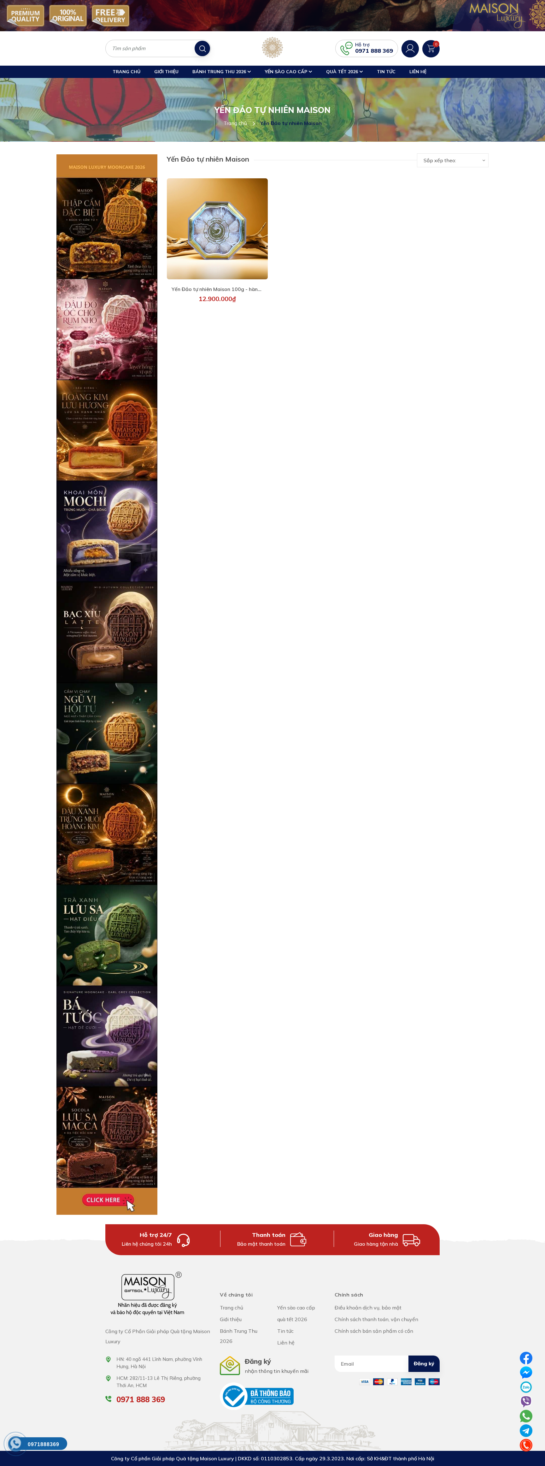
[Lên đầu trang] (534, 1434)
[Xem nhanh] (195, 229)
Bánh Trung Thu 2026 (219, 71)
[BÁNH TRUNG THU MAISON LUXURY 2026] (106, 684)
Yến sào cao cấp (286, 71)
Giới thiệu (166, 71)
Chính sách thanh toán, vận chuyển (376, 1319)
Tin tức (386, 71)
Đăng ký (424, 1363)
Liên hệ (417, 71)
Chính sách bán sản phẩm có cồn (374, 1331)
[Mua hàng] (217, 229)
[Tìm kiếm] (202, 48)
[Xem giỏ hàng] (431, 48)
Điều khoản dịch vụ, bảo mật (368, 1307)
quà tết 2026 (342, 71)
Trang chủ (126, 71)
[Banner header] (272, 15)
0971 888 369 (374, 50)
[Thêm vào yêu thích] (239, 229)
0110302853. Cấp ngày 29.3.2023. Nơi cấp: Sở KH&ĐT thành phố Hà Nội (347, 1458)
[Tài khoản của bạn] (410, 48)
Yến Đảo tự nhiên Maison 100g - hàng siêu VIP (226, 289)
